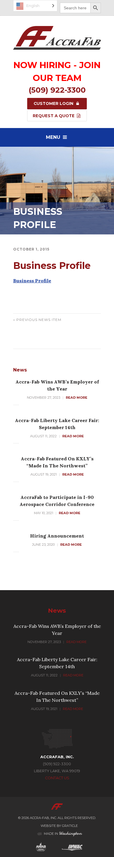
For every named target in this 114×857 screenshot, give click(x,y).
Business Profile (32, 281)
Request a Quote (54, 115)
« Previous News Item (37, 319)
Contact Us (57, 778)
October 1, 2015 (31, 249)
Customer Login (54, 103)
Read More (76, 397)
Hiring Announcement (57, 536)
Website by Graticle (59, 826)
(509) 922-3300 (57, 89)
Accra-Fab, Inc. (43, 818)
